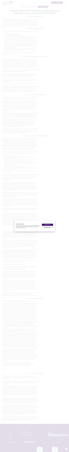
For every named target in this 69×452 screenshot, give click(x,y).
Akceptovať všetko (48, 224)
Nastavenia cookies (47, 227)
